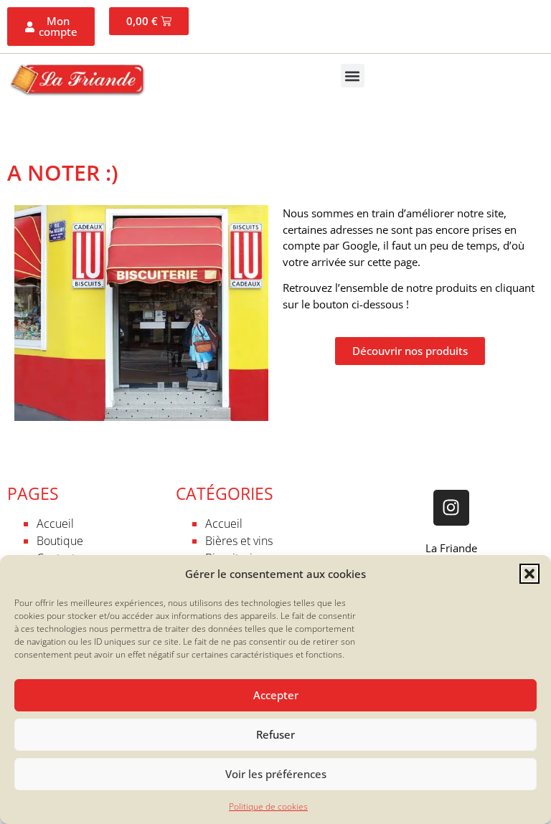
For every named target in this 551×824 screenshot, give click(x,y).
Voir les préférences (275, 774)
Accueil (55, 523)
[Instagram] (451, 508)
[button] (529, 574)
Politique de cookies (268, 806)
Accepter (275, 695)
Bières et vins (239, 541)
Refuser (275, 734)
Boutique (60, 541)
